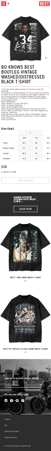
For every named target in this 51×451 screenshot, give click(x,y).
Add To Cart (25, 180)
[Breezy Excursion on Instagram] (17, 400)
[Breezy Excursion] (44, 3)
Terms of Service (10, 437)
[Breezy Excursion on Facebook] (11, 400)
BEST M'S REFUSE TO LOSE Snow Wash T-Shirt (25, 349)
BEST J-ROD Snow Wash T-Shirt (25, 277)
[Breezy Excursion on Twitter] (5, 400)
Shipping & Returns (11, 431)
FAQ (5, 425)
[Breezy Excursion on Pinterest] (22, 400)
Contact (7, 419)
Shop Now (25, 209)
